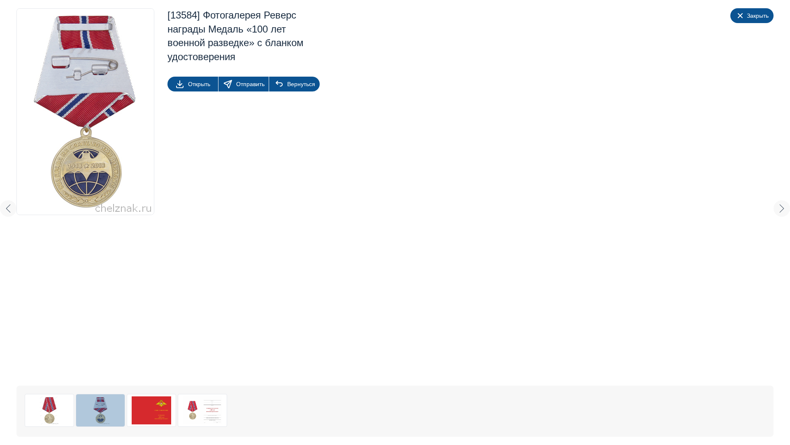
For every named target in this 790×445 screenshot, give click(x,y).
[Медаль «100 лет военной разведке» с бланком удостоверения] (49, 410)
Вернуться (301, 84)
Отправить (250, 84)
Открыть (199, 84)
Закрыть (758, 15)
